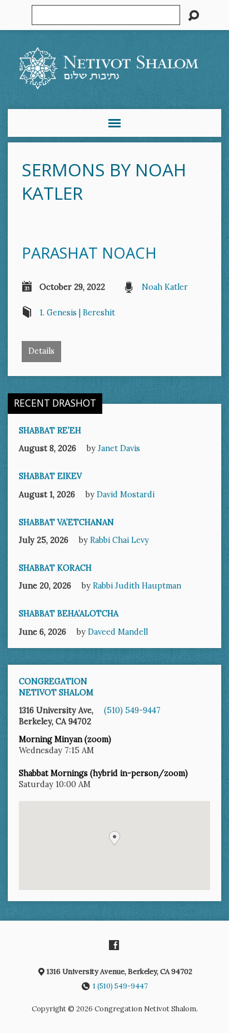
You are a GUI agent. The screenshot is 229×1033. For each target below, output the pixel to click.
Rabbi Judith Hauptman (137, 586)
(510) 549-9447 (132, 710)
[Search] (193, 15)
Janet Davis (119, 448)
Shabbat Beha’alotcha (68, 614)
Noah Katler (165, 287)
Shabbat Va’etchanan (66, 522)
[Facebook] (114, 945)
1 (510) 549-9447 (120, 986)
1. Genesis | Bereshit (77, 313)
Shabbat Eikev (50, 476)
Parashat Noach (89, 253)
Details (41, 351)
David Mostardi (126, 495)
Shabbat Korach (55, 568)
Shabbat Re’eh (50, 431)
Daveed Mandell (118, 632)
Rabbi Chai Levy (119, 540)
